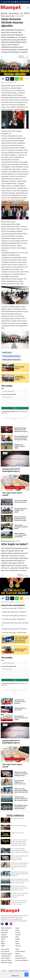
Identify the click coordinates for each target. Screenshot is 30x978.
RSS (4, 971)
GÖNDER (15, 408)
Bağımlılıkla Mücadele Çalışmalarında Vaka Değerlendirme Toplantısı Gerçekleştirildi (21, 429)
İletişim (17, 954)
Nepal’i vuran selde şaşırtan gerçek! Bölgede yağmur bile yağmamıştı (21, 790)
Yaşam (17, 943)
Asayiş (17, 928)
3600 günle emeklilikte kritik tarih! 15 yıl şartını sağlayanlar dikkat (21, 773)
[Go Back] (26, 975)
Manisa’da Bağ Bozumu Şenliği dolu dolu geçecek (20, 510)
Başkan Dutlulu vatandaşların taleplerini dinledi (21, 526)
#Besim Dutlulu (7, 352)
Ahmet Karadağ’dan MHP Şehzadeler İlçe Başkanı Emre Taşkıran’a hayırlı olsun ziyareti (21, 438)
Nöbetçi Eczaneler (6, 962)
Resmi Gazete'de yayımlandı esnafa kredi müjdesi (21, 717)
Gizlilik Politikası (20, 951)
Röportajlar (4, 932)
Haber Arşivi (19, 956)
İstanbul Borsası (6, 956)
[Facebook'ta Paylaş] (7, 79)
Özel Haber (4, 13)
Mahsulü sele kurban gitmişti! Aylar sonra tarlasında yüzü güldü (20, 518)
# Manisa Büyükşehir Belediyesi (11, 356)
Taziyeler (3, 934)
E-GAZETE (11, 1)
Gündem (18, 934)
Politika (17, 939)
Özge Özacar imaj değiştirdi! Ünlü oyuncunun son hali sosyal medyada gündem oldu (21, 782)
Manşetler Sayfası (6, 954)
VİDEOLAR (18, 1)
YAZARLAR (4, 1)
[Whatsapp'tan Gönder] (17, 79)
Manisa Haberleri (14, 13)
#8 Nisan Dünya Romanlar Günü (11, 359)
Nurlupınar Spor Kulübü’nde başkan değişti (19, 446)
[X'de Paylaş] (12, 79)
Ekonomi (18, 541)
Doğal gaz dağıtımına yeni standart (20, 709)
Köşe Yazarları (5, 949)
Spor (16, 941)
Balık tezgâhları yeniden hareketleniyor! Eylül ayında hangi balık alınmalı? (21, 806)
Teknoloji (18, 946)
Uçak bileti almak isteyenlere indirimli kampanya (19, 701)
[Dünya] (15, 458)
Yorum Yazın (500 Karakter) (8, 394)
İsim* (2, 388)
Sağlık (3, 946)
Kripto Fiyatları (5, 958)
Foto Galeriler (5, 951)
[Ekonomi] (15, 482)
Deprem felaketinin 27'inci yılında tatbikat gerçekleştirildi (20, 535)
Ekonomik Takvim (6, 960)
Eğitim (3, 943)
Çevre (3, 941)
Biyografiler (4, 937)
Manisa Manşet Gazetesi (8, 16)
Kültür (17, 937)
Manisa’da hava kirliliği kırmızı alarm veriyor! (20, 501)
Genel (3, 939)
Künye (17, 949)
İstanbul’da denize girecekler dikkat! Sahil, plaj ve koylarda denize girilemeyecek (20, 798)
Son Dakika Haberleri (21, 960)
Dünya (17, 930)
